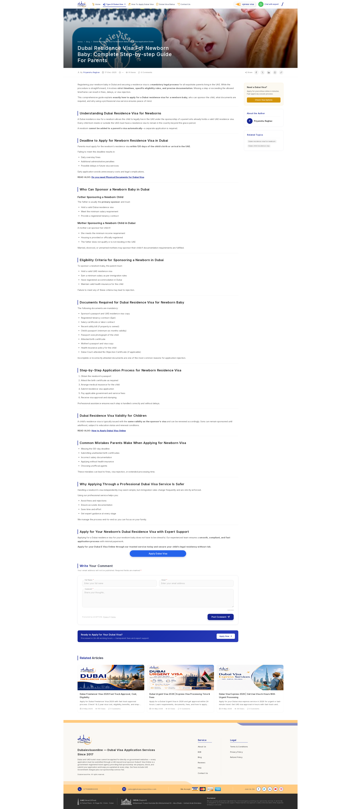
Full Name (89, 580)
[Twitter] (264, 789)
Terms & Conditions (239, 746)
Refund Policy (236, 757)
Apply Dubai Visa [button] (158, 553)
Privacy (106, 617)
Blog (200, 757)
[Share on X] (262, 72)
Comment (89, 589)
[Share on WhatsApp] (275, 72)
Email (164, 580)
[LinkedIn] (270, 789)
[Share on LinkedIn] (269, 72)
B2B (199, 752)
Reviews (201, 762)
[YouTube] (275, 789)
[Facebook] (258, 789)
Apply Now (224, 636)
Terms (113, 617)
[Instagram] (281, 789)
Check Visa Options (264, 100)
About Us (202, 746)
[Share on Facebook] (256, 72)
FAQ (199, 768)
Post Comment (219, 617)
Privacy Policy (236, 752)
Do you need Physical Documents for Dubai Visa (118, 177)
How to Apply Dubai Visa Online (109, 430)
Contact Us (203, 773)
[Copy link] (281, 72)
